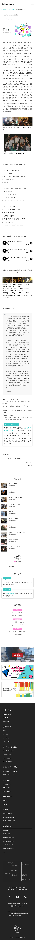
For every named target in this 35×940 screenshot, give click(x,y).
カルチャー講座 (10, 593)
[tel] (25, 896)
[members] (9, 896)
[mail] (17, 896)
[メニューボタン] (32, 4)
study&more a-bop (19, 937)
